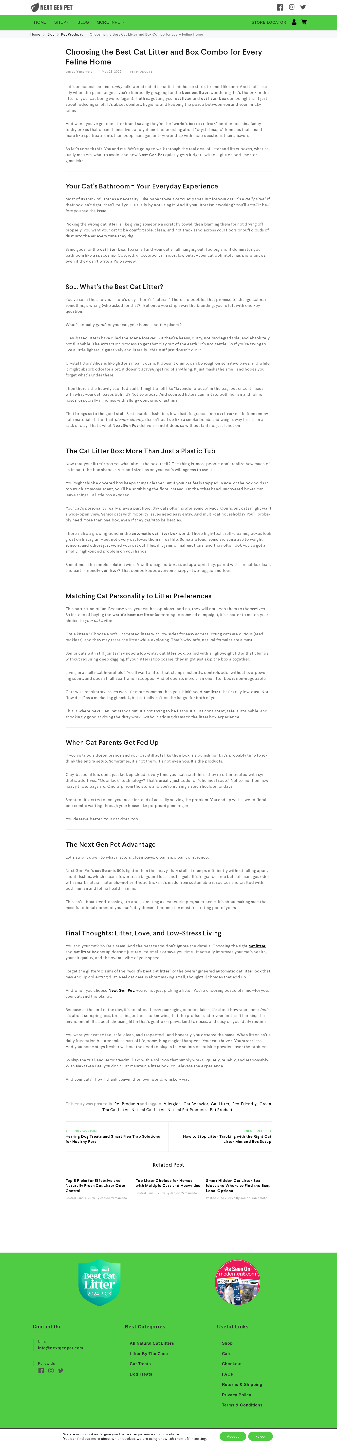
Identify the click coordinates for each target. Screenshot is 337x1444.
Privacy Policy (236, 1395)
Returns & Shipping (242, 1384)
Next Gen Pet (121, 990)
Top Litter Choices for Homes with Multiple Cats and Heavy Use (168, 1183)
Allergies (172, 1103)
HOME (40, 22)
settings (200, 1438)
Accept (233, 1436)
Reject (260, 1436)
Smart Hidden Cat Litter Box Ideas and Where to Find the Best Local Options (238, 1185)
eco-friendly (244, 1103)
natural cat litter (147, 1109)
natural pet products (187, 1109)
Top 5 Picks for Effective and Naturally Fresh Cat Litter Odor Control (96, 1185)
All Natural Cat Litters (152, 1343)
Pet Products (72, 34)
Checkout (232, 1364)
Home (35, 34)
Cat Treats (140, 1364)
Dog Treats (141, 1374)
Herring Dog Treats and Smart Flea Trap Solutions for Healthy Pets (115, 1127)
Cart (226, 1354)
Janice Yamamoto (79, 72)
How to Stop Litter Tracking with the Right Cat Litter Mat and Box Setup (221, 1127)
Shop (60, 22)
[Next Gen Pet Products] (51, 7)
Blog (83, 22)
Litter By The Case (149, 1354)
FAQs (227, 1374)
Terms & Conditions (242, 1405)
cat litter (220, 1103)
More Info (109, 22)
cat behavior (196, 1103)
